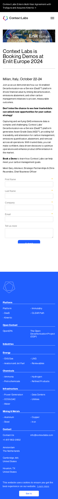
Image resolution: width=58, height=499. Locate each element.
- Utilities (34, 399)
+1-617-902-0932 (12, 439)
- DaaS (6, 313)
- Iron (33, 421)
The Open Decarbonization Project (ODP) (42, 333)
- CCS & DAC (9, 399)
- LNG (33, 358)
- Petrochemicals (11, 381)
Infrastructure (10, 388)
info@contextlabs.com (41, 435)
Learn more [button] (43, 486)
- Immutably (36, 308)
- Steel (6, 421)
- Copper (35, 417)
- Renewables (37, 363)
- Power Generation (13, 394)
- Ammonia (8, 376)
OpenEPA (8, 330)
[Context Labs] (29, 287)
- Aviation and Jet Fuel (13, 363)
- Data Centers (37, 394)
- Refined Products (39, 381)
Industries (8, 344)
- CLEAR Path (37, 313)
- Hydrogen (36, 376)
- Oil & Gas (8, 358)
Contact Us (8, 435)
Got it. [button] (29, 493)
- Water (6, 403)
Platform (7, 308)
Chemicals (8, 370)
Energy (6, 352)
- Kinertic (7, 317)
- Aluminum (8, 417)
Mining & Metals (11, 411)
